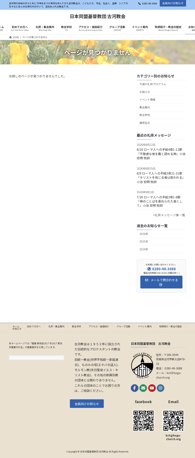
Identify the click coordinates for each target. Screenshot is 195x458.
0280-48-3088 (149, 3)
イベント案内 (145, 326)
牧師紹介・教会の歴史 (170, 326)
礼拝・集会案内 (56, 326)
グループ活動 (123, 326)
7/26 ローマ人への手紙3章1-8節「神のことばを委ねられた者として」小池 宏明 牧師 (159, 201)
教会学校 (144, 115)
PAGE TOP (187, 440)
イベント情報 (147, 100)
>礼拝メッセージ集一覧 (169, 215)
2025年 (143, 241)
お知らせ (144, 92)
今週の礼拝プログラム (152, 84)
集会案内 (144, 107)
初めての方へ (34, 326)
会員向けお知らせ (173, 3)
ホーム (16, 326)
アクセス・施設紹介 (99, 326)
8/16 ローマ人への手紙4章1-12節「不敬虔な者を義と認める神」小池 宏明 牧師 (161, 153)
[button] (87, 403)
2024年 (143, 249)
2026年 (143, 234)
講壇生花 (144, 123)
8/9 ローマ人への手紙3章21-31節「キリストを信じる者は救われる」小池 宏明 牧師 (161, 177)
